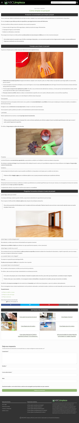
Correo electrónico (7, 372)
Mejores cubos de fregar (8, 294)
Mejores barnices (7, 296)
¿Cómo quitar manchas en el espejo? (35, 405)
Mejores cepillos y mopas (9, 292)
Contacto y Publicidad (6, 408)
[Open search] (77, 2)
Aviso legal (4, 404)
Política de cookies (6, 406)
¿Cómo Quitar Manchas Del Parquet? (35, 408)
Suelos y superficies (41, 8)
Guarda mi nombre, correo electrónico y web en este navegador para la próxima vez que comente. (25, 386)
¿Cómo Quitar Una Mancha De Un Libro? (36, 412)
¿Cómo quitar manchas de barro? (34, 407)
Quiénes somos (5, 410)
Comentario (5, 351)
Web (3, 378)
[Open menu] (2, 2)
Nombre (4, 366)
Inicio (35, 8)
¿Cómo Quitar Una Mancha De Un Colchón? (37, 410)
